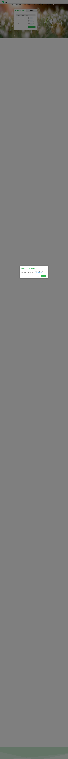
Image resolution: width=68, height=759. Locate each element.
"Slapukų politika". (39, 272)
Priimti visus (43, 276)
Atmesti (38, 276)
